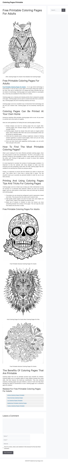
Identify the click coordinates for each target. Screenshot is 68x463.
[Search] (63, 10)
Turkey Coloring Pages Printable (15, 406)
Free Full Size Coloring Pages (15, 397)
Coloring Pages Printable (13, 2)
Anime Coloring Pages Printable (15, 395)
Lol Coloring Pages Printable (14, 400)
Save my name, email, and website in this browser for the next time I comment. (22, 447)
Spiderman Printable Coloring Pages (17, 403)
